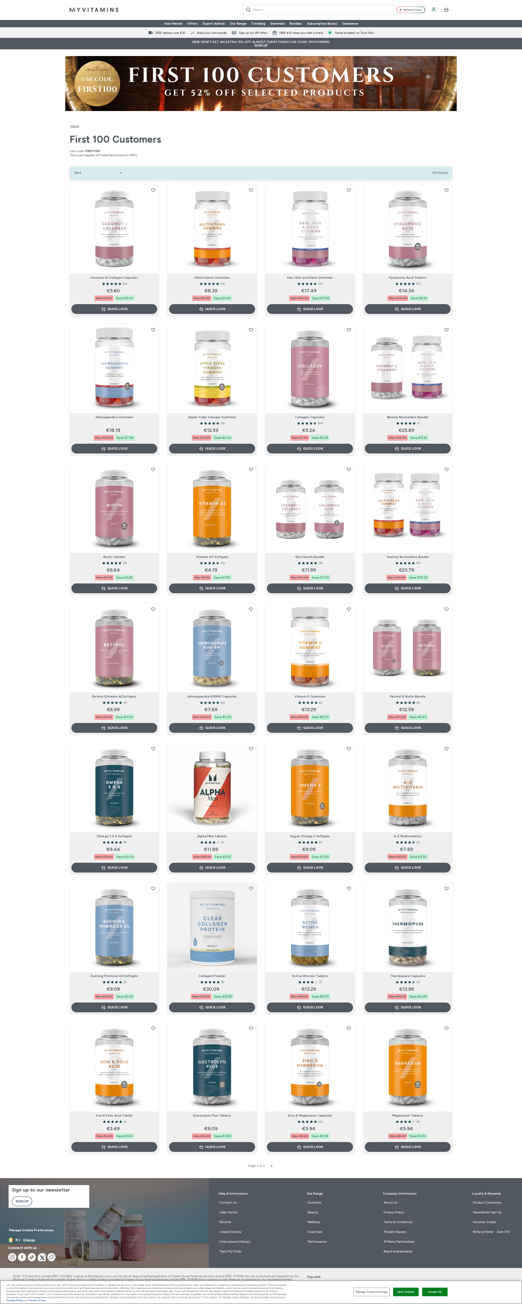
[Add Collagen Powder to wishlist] (251, 888)
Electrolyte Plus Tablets (212, 1115)
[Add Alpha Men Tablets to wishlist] (251, 749)
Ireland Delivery (230, 1232)
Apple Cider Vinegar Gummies (212, 417)
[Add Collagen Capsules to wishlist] (349, 330)
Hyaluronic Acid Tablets (408, 277)
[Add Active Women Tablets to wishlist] (349, 888)
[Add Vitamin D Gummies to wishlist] (349, 609)
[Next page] (272, 1166)
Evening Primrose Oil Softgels (114, 976)
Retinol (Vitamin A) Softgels (114, 696)
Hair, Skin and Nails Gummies (310, 277)
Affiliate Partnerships (399, 1241)
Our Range (238, 23)
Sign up (22, 1201)
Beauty (312, 1212)
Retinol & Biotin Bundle (408, 696)
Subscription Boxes (322, 23)
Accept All (434, 1291)
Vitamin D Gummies (309, 696)
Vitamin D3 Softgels (212, 557)
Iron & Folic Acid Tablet (114, 1115)
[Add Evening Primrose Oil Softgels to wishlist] (153, 888)
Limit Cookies (406, 1291)
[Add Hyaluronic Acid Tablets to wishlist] (446, 190)
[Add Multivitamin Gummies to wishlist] (251, 190)
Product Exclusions (487, 1202)
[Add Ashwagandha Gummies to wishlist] (153, 330)
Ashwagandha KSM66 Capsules (212, 696)
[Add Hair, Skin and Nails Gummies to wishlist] (349, 190)
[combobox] (334, 10)
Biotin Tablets (114, 557)
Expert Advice (214, 23)
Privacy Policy (394, 1212)
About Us (391, 1202)
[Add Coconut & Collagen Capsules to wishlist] (153, 190)
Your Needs (173, 23)
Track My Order (230, 1251)
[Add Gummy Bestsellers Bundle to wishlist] (446, 469)
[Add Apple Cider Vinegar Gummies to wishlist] (251, 330)
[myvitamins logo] (94, 10)
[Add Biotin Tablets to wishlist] (153, 469)
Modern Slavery (395, 1232)
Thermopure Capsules (407, 976)
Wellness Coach (412, 9)
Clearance (350, 23)
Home (74, 126)
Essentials (314, 1232)
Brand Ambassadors (398, 1251)
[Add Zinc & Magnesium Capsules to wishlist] (349, 1028)
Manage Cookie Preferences (31, 1230)
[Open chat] (51, 1257)
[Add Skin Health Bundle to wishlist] (349, 469)
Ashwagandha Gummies (114, 417)
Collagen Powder (212, 976)
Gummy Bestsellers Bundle (408, 557)
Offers (192, 23)
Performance (317, 1241)
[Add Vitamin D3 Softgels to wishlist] (251, 469)
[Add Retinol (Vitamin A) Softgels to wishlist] (153, 609)
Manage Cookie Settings (371, 1291)
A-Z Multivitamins (408, 836)
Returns (225, 1222)
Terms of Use (37, 1300)
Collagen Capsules (310, 417)
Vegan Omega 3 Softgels (310, 836)
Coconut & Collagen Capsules (114, 277)
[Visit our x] (42, 1257)
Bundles (296, 23)
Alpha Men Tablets (212, 836)
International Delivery (234, 1241)
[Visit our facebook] (22, 1257)
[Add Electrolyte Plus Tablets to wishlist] (251, 1028)
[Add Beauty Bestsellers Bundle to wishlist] (446, 330)
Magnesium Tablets (407, 1115)
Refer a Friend (491, 1232)
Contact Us (228, 1202)
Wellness (313, 1222)
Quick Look (117, 309)
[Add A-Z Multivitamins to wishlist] (446, 749)
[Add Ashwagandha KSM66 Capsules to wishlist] (251, 609)
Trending (258, 23)
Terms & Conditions (398, 1222)
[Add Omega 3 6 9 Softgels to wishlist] (153, 749)
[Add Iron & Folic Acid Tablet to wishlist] (153, 1028)
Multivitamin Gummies (212, 277)
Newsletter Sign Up (487, 1212)
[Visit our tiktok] (32, 1257)
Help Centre (228, 1212)
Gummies (277, 23)
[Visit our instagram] (12, 1257)
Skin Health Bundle (310, 557)
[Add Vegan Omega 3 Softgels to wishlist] (349, 749)
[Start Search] (248, 10)
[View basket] (446, 10)
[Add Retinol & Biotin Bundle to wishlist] (446, 609)
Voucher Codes (484, 1222)
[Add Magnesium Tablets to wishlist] (446, 1028)
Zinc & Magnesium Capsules (310, 1115)
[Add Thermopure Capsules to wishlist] (446, 888)
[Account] (434, 10)
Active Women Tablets (310, 976)
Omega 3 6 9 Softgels (114, 836)
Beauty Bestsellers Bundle (407, 417)
